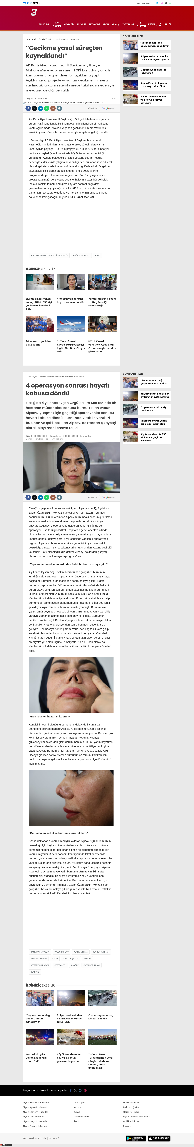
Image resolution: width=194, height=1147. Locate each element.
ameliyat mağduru (41, 952)
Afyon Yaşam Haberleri (35, 1126)
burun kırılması (39, 958)
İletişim (77, 1121)
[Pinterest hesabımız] (166, 3)
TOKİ (98, 255)
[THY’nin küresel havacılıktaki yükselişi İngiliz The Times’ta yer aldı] (71, 326)
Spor (105, 24)
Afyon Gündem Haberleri (36, 1102)
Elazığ (88, 958)
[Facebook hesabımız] (153, 3)
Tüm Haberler (41, 438)
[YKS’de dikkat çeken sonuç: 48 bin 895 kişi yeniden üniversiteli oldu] (40, 284)
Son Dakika (57, 24)
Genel (113, 98)
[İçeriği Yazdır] (59, 108)
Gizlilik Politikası (81, 1116)
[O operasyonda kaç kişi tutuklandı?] (130, 76)
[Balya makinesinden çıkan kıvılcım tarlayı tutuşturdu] (130, 62)
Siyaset (81, 24)
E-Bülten (141, 24)
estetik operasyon (41, 965)
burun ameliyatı (101, 952)
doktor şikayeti (71, 958)
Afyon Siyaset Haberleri (35, 1107)
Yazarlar (128, 24)
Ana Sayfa (79, 1102)
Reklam (127, 1126)
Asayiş (115, 24)
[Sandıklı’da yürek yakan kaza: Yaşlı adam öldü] (130, 89)
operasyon (61, 965)
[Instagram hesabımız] (161, 3)
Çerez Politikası (131, 1111)
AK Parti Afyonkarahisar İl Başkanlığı (50, 255)
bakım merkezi (81, 952)
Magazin (69, 24)
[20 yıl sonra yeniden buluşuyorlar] (40, 326)
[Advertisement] (71, 228)
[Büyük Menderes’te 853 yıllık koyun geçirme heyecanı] (130, 103)
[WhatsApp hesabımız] (170, 3)
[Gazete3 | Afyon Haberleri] (34, 15)
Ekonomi (94, 24)
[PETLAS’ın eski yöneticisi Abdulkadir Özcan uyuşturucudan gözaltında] (102, 326)
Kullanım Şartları (131, 1107)
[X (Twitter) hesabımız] (157, 3)
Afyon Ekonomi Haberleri (35, 1111)
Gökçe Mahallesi (82, 255)
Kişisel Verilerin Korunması (136, 1116)
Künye (77, 1111)
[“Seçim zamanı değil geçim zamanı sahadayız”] (130, 49)
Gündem (43, 24)
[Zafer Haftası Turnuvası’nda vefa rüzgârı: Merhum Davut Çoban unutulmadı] (102, 1040)
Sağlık (75, 965)
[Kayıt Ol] (160, 24)
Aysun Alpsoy (62, 952)
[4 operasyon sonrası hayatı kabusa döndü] (71, 284)
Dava (55, 958)
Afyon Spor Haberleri (33, 1116)
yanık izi (35, 972)
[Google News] (108, 108)
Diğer (151, 24)
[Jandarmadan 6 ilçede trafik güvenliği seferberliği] (102, 284)
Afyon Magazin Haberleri (35, 1121)
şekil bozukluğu (92, 965)
